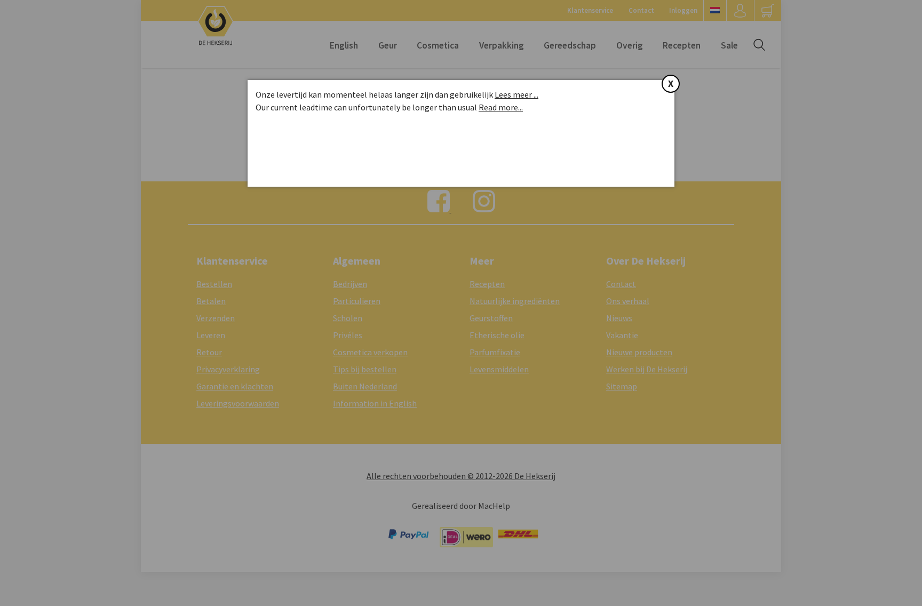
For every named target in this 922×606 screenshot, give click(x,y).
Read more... (501, 107)
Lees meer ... (516, 94)
